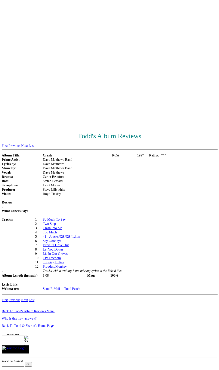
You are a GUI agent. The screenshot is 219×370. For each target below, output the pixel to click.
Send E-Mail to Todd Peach (61, 288)
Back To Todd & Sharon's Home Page (28, 325)
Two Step (49, 224)
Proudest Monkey (55, 266)
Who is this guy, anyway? (19, 318)
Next (24, 145)
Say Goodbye (52, 241)
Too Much (50, 232)
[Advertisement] (200, 66)
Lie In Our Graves (55, 253)
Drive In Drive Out (56, 245)
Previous (14, 145)
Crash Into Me (52, 228)
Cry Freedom (52, 258)
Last (31, 145)
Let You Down (53, 249)
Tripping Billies (53, 262)
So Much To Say (54, 219)
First (5, 145)
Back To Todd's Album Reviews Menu (28, 311)
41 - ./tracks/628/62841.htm (61, 236)
